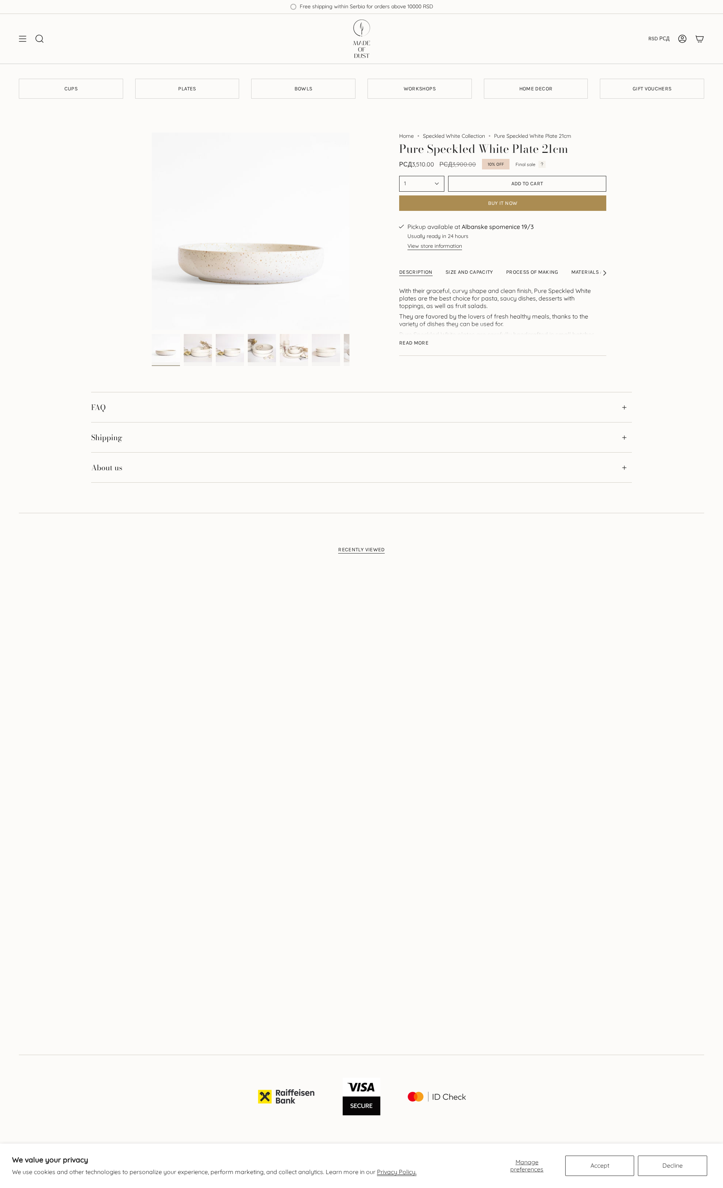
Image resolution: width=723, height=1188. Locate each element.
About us (106, 467)
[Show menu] (22, 39)
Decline (672, 1165)
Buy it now (503, 203)
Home (406, 136)
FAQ (98, 407)
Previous (151, 231)
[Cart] (699, 39)
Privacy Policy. (396, 1172)
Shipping (106, 437)
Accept (599, 1165)
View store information (434, 245)
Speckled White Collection (454, 136)
